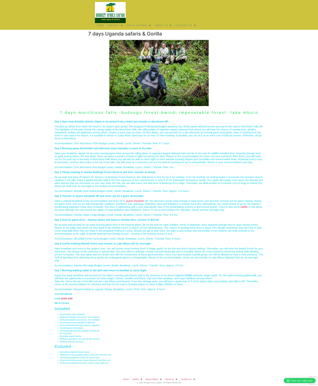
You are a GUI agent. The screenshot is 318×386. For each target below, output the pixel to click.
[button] (300, 380)
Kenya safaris (137, 25)
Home (100, 25)
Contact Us (183, 25)
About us (161, 25)
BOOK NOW (67, 299)
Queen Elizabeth (135, 201)
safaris (113, 25)
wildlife (244, 207)
